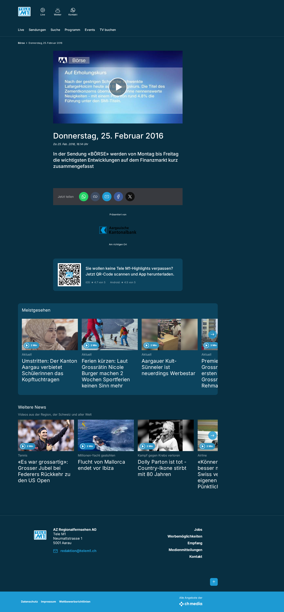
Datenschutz (29, 601)
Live (21, 30)
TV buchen (108, 30)
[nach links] (23, 334)
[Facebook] (118, 196)
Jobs (198, 529)
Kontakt (195, 557)
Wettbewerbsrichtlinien (74, 601)
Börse (21, 42)
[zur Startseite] (24, 11)
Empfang (195, 543)
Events (90, 30)
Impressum (48, 601)
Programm (72, 30)
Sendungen (37, 30)
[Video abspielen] (118, 87)
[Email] (106, 196)
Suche (55, 30)
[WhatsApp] (83, 196)
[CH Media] (190, 603)
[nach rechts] (212, 334)
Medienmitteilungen (185, 550)
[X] (130, 196)
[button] (95, 196)
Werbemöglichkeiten (185, 536)
